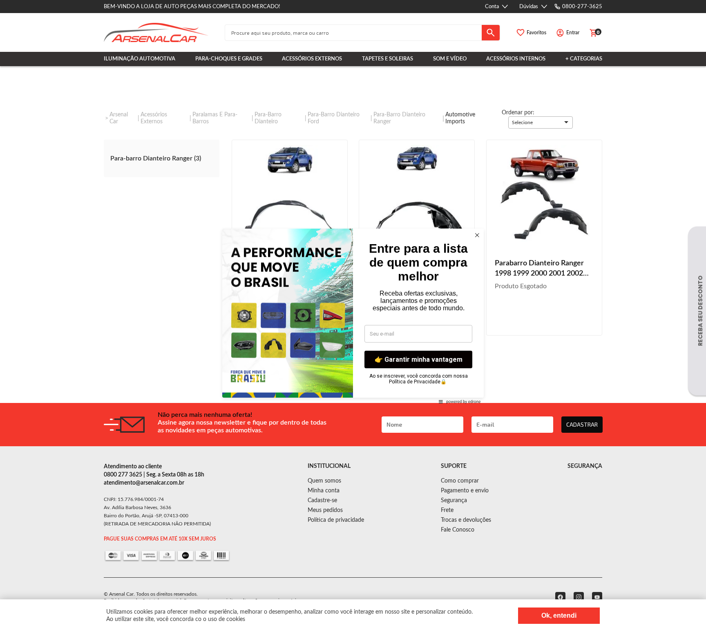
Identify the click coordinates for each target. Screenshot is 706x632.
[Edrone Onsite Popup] (353, 316)
